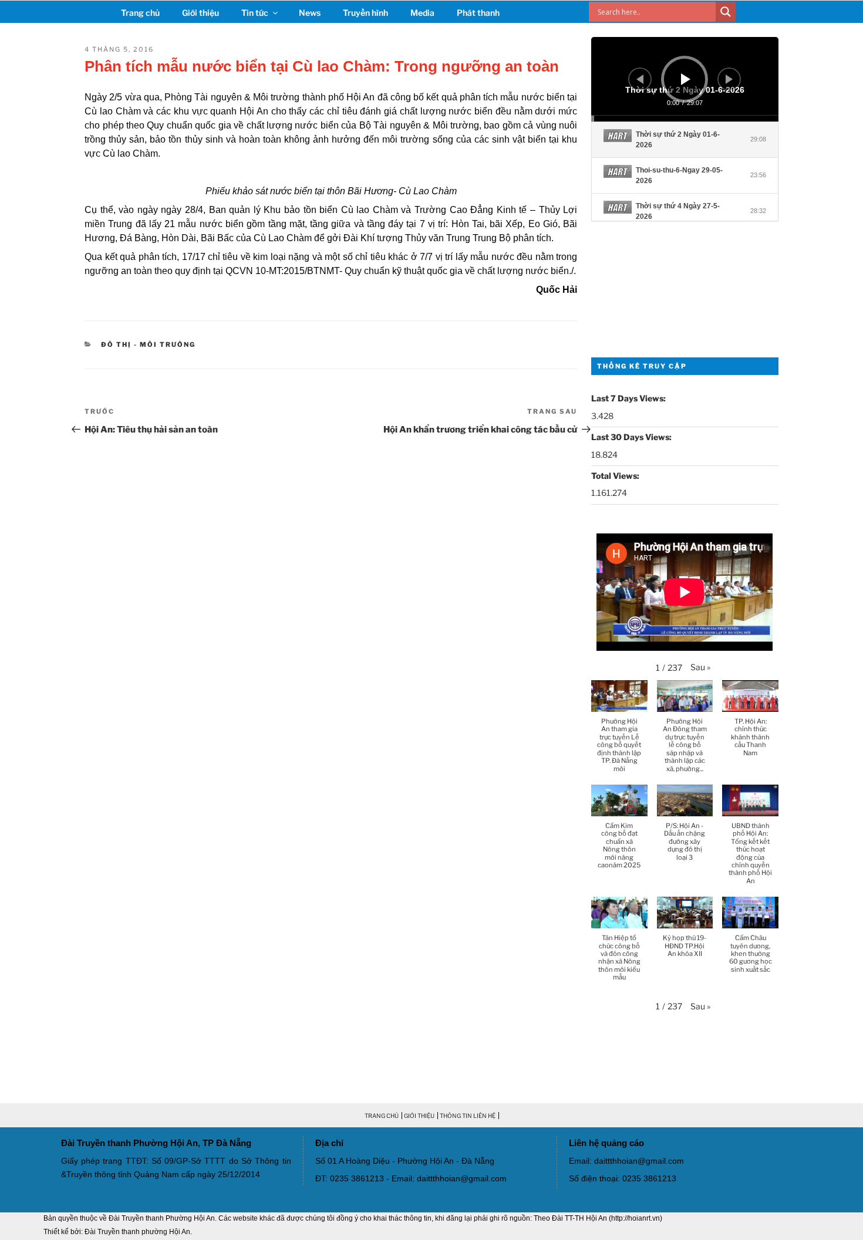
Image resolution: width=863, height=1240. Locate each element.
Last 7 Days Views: (629, 398)
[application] (684, 79)
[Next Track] (729, 79)
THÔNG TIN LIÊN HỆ (467, 1115)
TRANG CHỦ (382, 1115)
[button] (700, 667)
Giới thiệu (200, 13)
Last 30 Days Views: (632, 437)
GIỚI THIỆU (419, 1115)
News (310, 13)
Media (422, 13)
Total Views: (616, 476)
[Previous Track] (639, 79)
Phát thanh (478, 13)
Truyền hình (365, 13)
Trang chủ (140, 13)
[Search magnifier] (726, 12)
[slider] (684, 118)
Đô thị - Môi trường (148, 344)
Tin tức (254, 13)
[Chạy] (685, 79)
